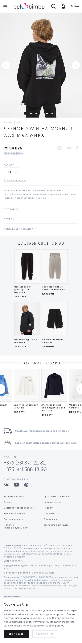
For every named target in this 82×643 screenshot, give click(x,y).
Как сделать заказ (14, 496)
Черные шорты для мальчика (52, 341)
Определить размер (15, 180)
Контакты (48, 513)
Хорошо (16, 634)
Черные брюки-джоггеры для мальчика (23, 289)
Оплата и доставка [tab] (19, 229)
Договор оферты (13, 519)
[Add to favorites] (35, 278)
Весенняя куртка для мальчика (25, 341)
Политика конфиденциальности (16, 526)
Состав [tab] (9, 209)
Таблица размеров (14, 513)
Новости (48, 507)
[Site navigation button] (5, 7)
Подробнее (45, 634)
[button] (6, 65)
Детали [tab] (9, 219)
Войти (73, 6)
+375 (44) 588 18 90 (25, 469)
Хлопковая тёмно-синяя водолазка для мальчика (53, 408)
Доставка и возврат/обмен (19, 507)
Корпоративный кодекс (56, 525)
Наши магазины (52, 502)
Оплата (8, 502)
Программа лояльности (56, 496)
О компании (50, 519)
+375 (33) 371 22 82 (25, 463)
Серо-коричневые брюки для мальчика (53, 288)
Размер (9, 165)
